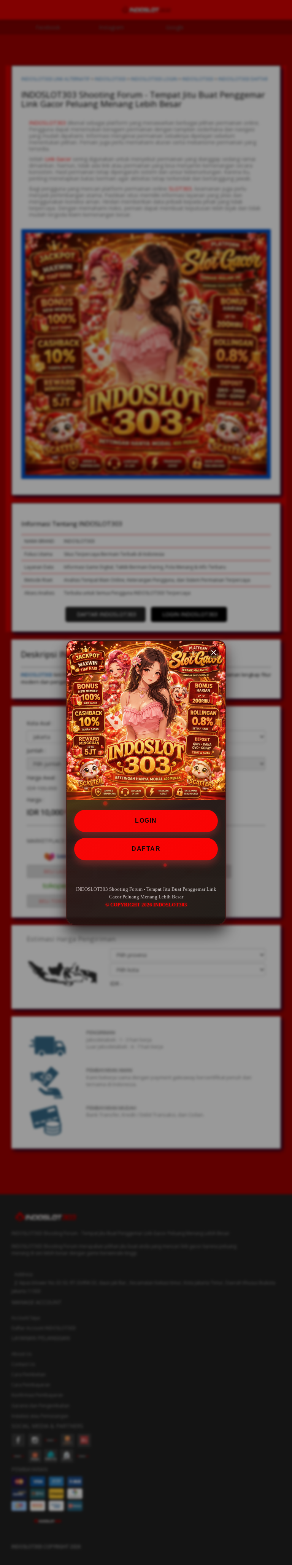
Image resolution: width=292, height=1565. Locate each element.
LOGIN (146, 820)
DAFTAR (146, 849)
